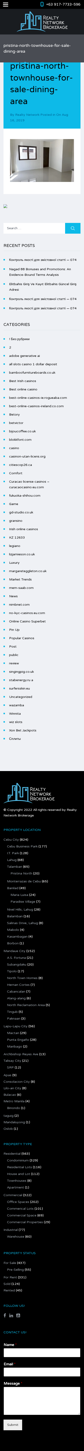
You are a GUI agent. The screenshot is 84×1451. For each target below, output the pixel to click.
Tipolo (12, 971)
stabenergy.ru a (21, 680)
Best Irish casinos (22, 381)
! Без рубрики (19, 339)
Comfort (15, 473)
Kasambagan (17, 937)
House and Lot (18, 1174)
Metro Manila (14, 1101)
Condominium (18, 1160)
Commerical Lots (20, 1209)
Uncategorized (20, 697)
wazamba (16, 705)
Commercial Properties (25, 1222)
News (13, 596)
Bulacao (10, 1095)
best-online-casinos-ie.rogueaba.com (38, 398)
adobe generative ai (24, 356)
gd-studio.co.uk (21, 512)
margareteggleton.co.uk (27, 571)
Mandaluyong (14, 1122)
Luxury (14, 563)
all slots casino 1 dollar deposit (33, 364)
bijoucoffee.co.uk (22, 431)
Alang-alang (16, 998)
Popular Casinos (21, 638)
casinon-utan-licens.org (27, 456)
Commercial (13, 1195)
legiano (14, 546)
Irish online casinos (23, 529)
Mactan (13, 1033)
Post (13, 647)
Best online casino (23, 389)
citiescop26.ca (20, 465)
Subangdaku (16, 964)
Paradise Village (22, 902)
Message (13, 1383)
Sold (7, 1284)
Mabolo (13, 930)
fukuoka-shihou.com (24, 496)
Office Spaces (18, 1202)
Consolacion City (17, 1082)
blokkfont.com (20, 440)
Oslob (8, 1129)
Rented (9, 1290)
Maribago (14, 1046)
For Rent (10, 1277)
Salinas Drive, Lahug (22, 923)
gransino (15, 521)
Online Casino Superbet (27, 621)
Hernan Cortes (18, 985)
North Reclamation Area (26, 1005)
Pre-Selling (15, 1270)
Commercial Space (21, 1215)
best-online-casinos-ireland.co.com (36, 406)
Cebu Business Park (22, 846)
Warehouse (15, 1237)
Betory (14, 415)
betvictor (16, 423)
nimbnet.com (19, 605)
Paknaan (13, 1019)
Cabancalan (16, 992)
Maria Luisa (19, 895)
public (13, 655)
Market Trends (20, 579)
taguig (9, 1116)
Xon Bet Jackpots (22, 730)
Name (10, 1344)
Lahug (12, 860)
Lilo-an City (12, 1088)
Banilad (12, 888)
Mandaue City (14, 951)
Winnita (15, 714)
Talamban (14, 867)
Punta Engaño (18, 1040)
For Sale (10, 1263)
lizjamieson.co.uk (22, 554)
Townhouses (16, 1181)
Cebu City (11, 840)
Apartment (15, 1187)
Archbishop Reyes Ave (21, 1054)
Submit (12, 1425)
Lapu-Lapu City (16, 1026)
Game (13, 504)
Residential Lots (19, 1167)
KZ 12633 (17, 537)
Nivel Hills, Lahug (20, 910)
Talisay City (12, 1061)
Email (10, 1364)
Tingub (12, 1012)
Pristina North (21, 873)
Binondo (13, 1108)
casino (14, 448)
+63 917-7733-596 (63, 4)
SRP (10, 1067)
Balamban (15, 916)
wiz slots (15, 722)
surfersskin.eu (19, 688)
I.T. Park (13, 853)
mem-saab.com (21, 588)
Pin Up (14, 630)
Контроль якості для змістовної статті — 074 (43, 260)
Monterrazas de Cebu (24, 881)
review (14, 663)
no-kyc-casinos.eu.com (27, 613)
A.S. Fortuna (16, 958)
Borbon (13, 943)
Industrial (11, 1230)
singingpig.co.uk (21, 672)
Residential (12, 1154)
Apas (7, 1075)
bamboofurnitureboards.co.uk (32, 373)
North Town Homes (22, 978)
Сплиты (15, 739)
